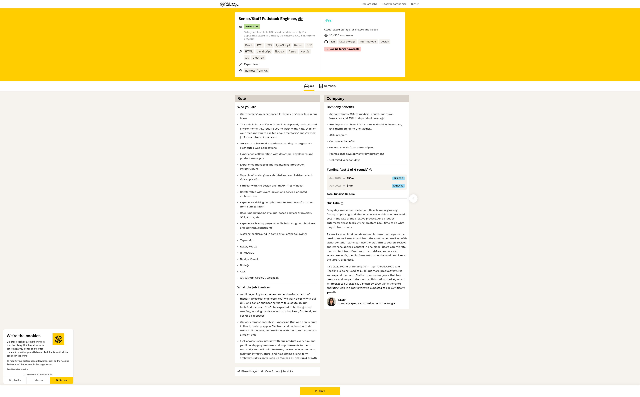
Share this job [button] (249, 371)
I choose (38, 380)
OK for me (61, 380)
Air (300, 18)
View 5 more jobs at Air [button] (279, 371)
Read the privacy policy (17, 369)
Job (312, 85)
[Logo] (229, 4)
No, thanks (15, 380)
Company (330, 85)
